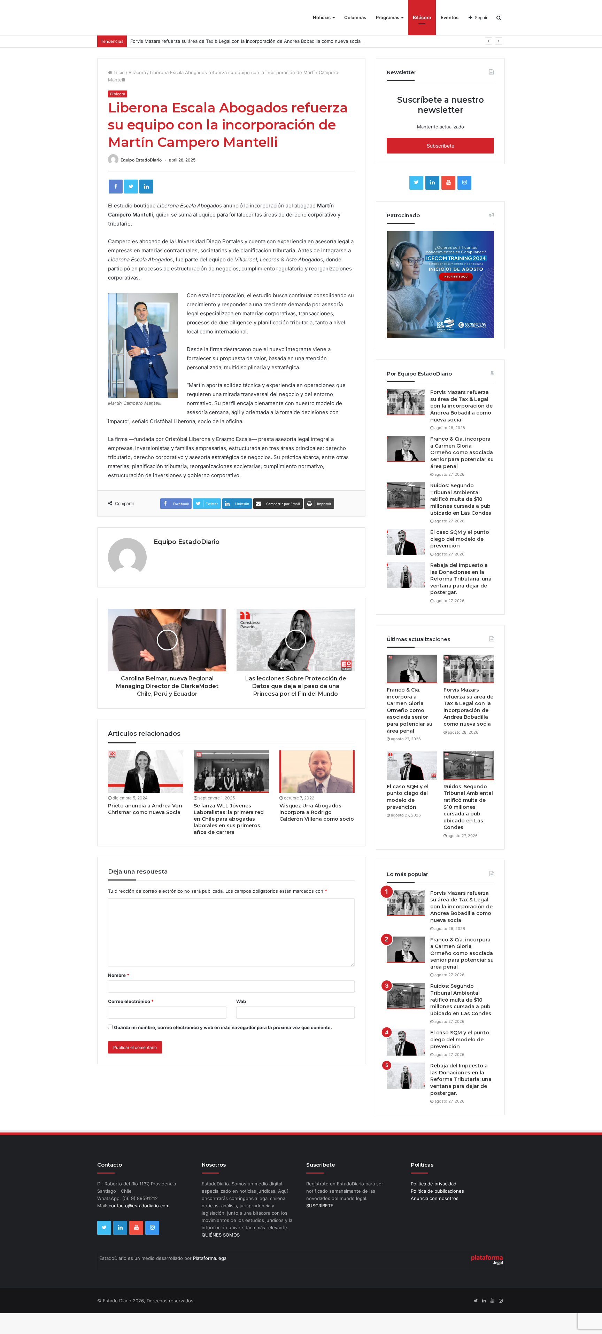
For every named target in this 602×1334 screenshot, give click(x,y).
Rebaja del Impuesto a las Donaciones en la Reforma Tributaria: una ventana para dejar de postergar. (461, 578)
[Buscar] (499, 17)
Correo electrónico (131, 1001)
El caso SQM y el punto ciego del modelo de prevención (459, 539)
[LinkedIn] (146, 187)
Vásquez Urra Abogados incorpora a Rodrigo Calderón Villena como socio (316, 812)
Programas (387, 17)
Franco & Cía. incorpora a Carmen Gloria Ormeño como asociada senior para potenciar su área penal (462, 452)
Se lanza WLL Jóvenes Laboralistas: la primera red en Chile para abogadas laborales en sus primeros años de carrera (229, 819)
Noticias (322, 17)
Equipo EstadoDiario (141, 160)
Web (241, 1001)
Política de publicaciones (437, 1191)
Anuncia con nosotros (434, 1198)
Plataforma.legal (210, 1258)
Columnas (355, 17)
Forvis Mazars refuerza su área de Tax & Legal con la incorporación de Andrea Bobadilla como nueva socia (245, 41)
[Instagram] (464, 183)
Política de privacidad (433, 1183)
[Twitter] (131, 187)
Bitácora (422, 17)
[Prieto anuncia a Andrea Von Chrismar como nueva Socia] (145, 771)
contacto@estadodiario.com (139, 1205)
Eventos (449, 17)
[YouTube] (448, 183)
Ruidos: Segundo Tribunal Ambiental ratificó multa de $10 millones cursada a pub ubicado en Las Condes (460, 499)
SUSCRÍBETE (319, 1205)
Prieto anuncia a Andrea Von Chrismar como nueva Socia (145, 809)
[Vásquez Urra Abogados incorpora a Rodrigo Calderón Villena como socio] (317, 771)
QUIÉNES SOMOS (221, 1235)
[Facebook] (116, 187)
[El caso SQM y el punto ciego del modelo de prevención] (406, 542)
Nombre (118, 975)
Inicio (118, 72)
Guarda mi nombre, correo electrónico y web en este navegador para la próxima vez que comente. (223, 1027)
